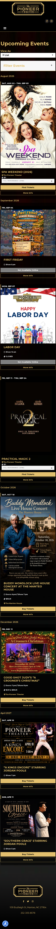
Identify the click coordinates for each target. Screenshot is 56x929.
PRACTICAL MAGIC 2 (16, 458)
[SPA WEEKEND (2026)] (28, 126)
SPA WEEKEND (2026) (17, 172)
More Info (28, 193)
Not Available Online (28, 270)
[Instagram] (51, 21)
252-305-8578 (28, 913)
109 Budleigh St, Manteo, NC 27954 (28, 907)
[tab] (28, 181)
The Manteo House (13, 603)
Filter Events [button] (14, 66)
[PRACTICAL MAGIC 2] (28, 417)
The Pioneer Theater (12, 175)
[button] (5, 28)
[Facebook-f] (47, 21)
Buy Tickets (28, 609)
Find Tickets (28, 187)
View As (6, 51)
